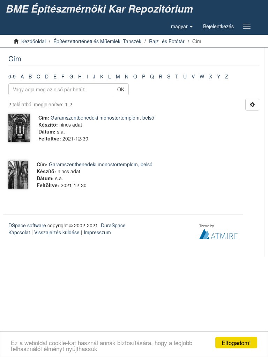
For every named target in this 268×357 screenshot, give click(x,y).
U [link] (185, 76)
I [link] (87, 76)
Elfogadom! (236, 342)
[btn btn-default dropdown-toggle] (252, 105)
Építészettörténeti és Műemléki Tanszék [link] (97, 41)
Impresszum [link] (97, 232)
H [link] (80, 76)
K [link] (101, 76)
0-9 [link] (12, 76)
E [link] (55, 76)
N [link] (126, 76)
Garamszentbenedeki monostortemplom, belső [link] (102, 117)
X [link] (210, 76)
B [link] (30, 76)
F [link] (63, 76)
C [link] (38, 76)
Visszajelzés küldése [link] (57, 232)
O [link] (135, 76)
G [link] (71, 76)
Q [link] (152, 76)
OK (120, 89)
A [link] (22, 76)
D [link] (47, 76)
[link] (100, 8)
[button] (182, 26)
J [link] (94, 76)
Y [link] (218, 76)
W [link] (202, 76)
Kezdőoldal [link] (33, 41)
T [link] (176, 76)
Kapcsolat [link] (19, 232)
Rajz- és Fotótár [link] (167, 41)
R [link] (160, 76)
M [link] (118, 76)
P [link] (143, 76)
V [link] (193, 76)
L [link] (109, 76)
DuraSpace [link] (113, 225)
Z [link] (226, 76)
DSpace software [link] (27, 225)
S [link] (168, 76)
